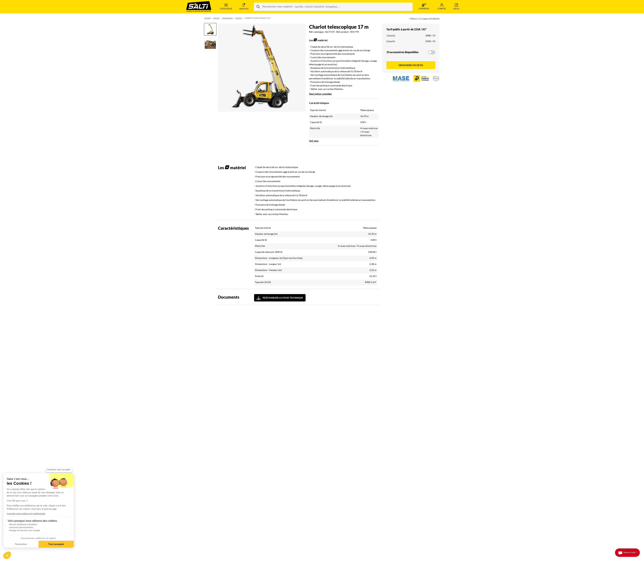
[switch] (431, 52)
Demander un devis (411, 65)
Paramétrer (21, 544)
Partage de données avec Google (24, 530)
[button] (7, 555)
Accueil (207, 18)
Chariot (238, 18)
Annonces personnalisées (21, 527)
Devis (456, 8)
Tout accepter (56, 544)
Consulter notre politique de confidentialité (26, 514)
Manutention (227, 18)
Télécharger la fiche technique (282, 297)
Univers (216, 18)
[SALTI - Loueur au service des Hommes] (199, 7)
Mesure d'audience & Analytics (23, 524)
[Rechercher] (258, 7)
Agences (244, 8)
